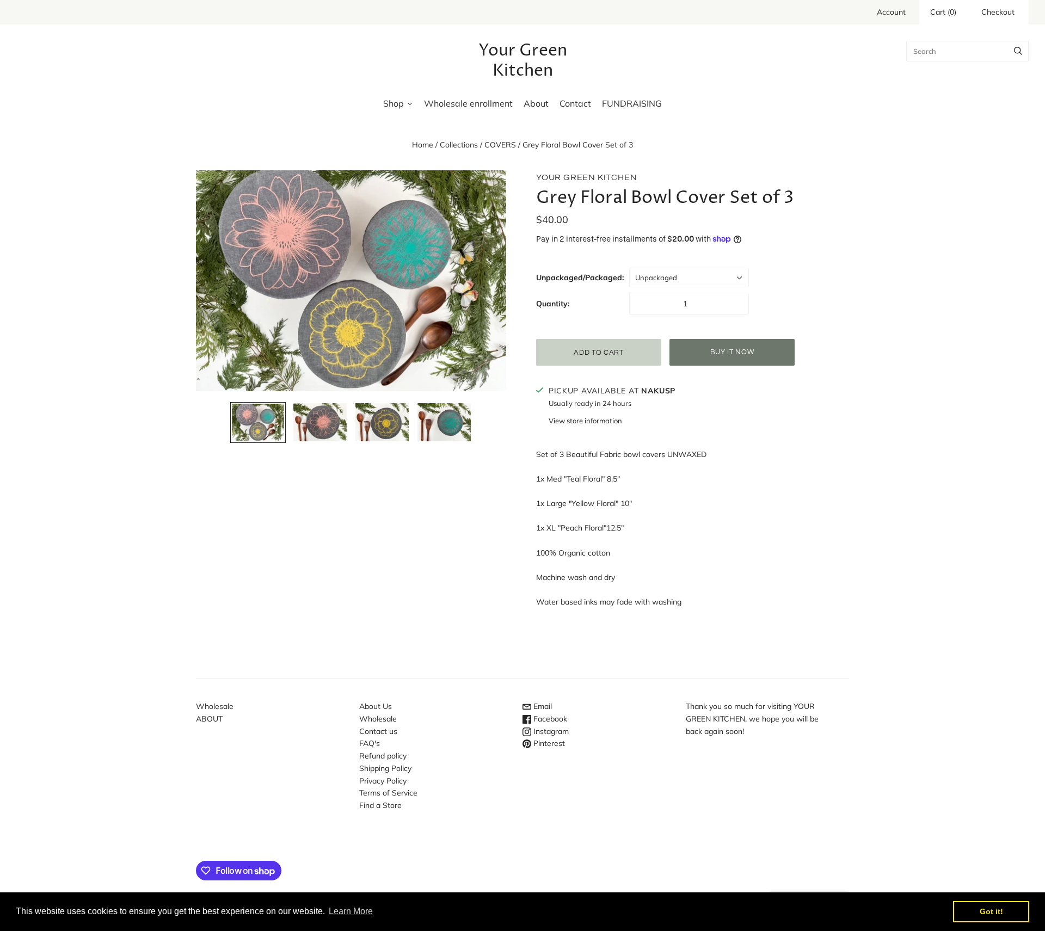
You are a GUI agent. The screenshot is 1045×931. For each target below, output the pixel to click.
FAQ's (369, 743)
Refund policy (383, 756)
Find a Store (380, 805)
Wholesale (214, 706)
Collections (459, 145)
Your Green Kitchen (586, 177)
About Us (375, 706)
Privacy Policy (383, 781)
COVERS (500, 145)
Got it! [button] (991, 911)
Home (422, 145)
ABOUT (209, 719)
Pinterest (548, 743)
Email (541, 706)
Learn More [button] (351, 911)
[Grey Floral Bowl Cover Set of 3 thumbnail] (258, 422)
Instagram (550, 731)
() (943, 12)
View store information (585, 420)
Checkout (998, 12)
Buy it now (732, 352)
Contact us (378, 731)
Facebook (549, 719)
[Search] (1018, 51)
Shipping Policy (385, 768)
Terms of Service (388, 793)
